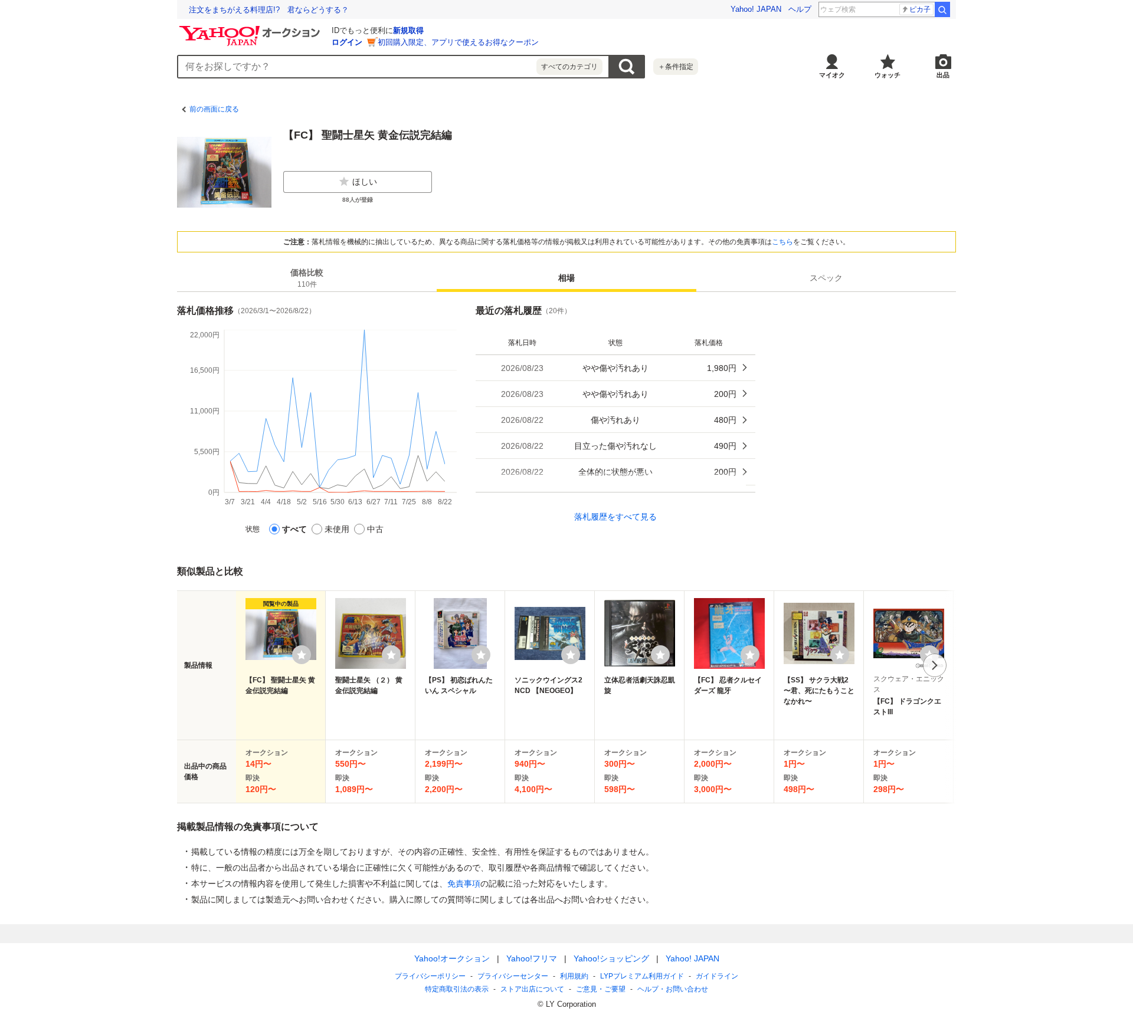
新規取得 (408, 30)
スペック (826, 278)
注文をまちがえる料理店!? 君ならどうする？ (269, 9)
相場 (566, 278)
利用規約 (574, 976)
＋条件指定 (675, 67)
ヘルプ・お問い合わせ (672, 989)
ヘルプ (799, 9)
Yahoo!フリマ (531, 958)
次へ (935, 665)
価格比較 (306, 278)
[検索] (942, 9)
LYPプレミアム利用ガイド (642, 976)
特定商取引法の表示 (457, 989)
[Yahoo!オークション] (251, 29)
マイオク (832, 74)
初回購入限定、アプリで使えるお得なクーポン (458, 42)
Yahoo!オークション (452, 958)
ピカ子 (920, 9)
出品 (942, 74)
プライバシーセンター (512, 976)
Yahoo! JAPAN (756, 9)
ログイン (347, 42)
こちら (782, 242)
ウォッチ (887, 74)
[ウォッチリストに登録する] (301, 654)
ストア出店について (532, 989)
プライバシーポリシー (430, 976)
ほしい (364, 181)
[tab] (307, 277)
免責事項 (463, 883)
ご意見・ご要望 (601, 989)
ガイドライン (717, 976)
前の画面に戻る (214, 109)
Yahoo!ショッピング (611, 958)
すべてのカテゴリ (569, 67)
